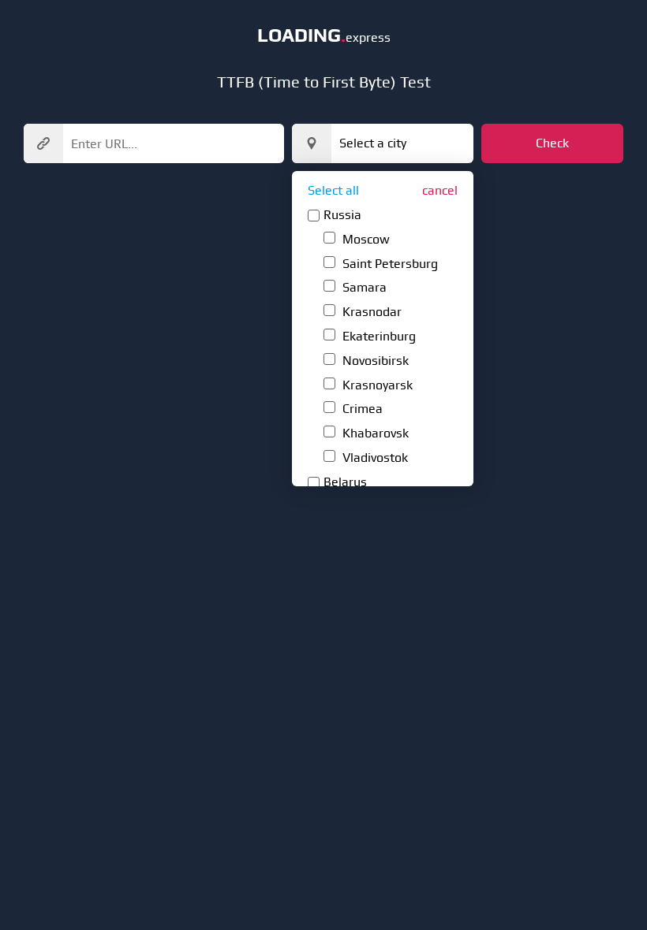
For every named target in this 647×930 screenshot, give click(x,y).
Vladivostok (373, 457)
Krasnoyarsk (376, 385)
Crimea (361, 408)
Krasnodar (370, 311)
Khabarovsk (374, 433)
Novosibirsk (374, 360)
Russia (342, 214)
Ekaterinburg (377, 336)
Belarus (345, 481)
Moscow (364, 239)
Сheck (552, 143)
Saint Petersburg (388, 263)
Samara (363, 287)
